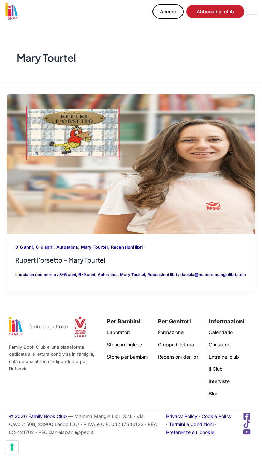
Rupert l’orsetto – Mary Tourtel (60, 260)
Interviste (219, 381)
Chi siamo (219, 344)
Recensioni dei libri (178, 357)
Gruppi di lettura (176, 344)
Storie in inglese (124, 344)
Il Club (216, 369)
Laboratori (118, 332)
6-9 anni (44, 247)
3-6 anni (24, 247)
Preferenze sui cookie (190, 432)
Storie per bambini (127, 357)
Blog (214, 393)
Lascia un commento (35, 274)
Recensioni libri (127, 247)
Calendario (221, 332)
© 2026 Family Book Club (38, 416)
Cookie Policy (217, 416)
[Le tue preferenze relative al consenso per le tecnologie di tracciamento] (11, 447)
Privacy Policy (182, 416)
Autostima (67, 247)
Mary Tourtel (94, 247)
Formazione (171, 332)
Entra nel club (224, 357)
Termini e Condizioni (191, 424)
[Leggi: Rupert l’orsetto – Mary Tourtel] (131, 163)
